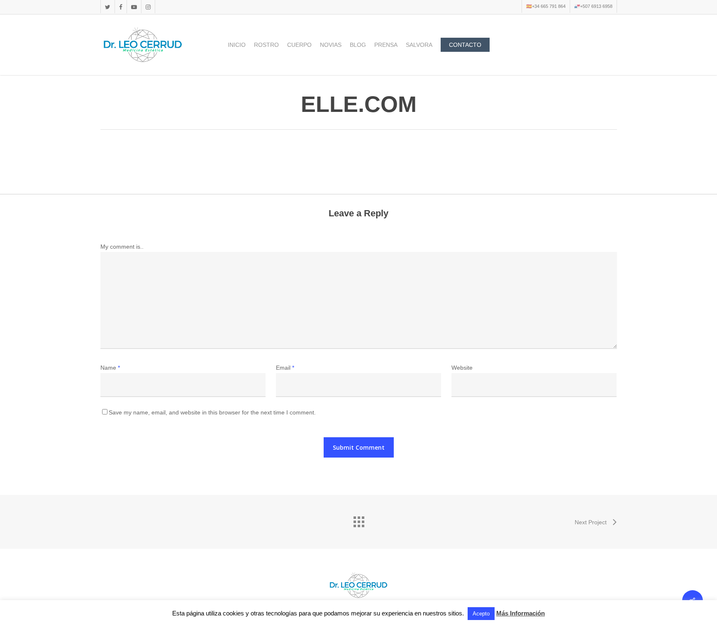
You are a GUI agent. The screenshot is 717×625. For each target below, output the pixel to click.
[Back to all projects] (358, 519)
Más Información (520, 613)
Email (285, 367)
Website (462, 367)
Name (110, 367)
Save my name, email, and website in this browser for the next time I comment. (212, 412)
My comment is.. (122, 246)
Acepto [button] (481, 613)
